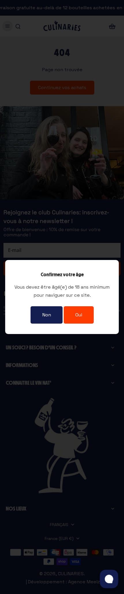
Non (46, 315)
